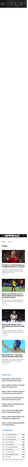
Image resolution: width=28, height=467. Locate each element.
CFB (13, 459)
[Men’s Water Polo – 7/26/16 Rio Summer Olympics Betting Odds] (13, 346)
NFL (7, 459)
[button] (3, 236)
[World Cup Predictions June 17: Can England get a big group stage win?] (13, 315)
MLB (19, 459)
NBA (10, 459)
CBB (16, 459)
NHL (22, 459)
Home (3, 241)
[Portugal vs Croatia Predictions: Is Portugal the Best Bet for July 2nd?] (13, 256)
